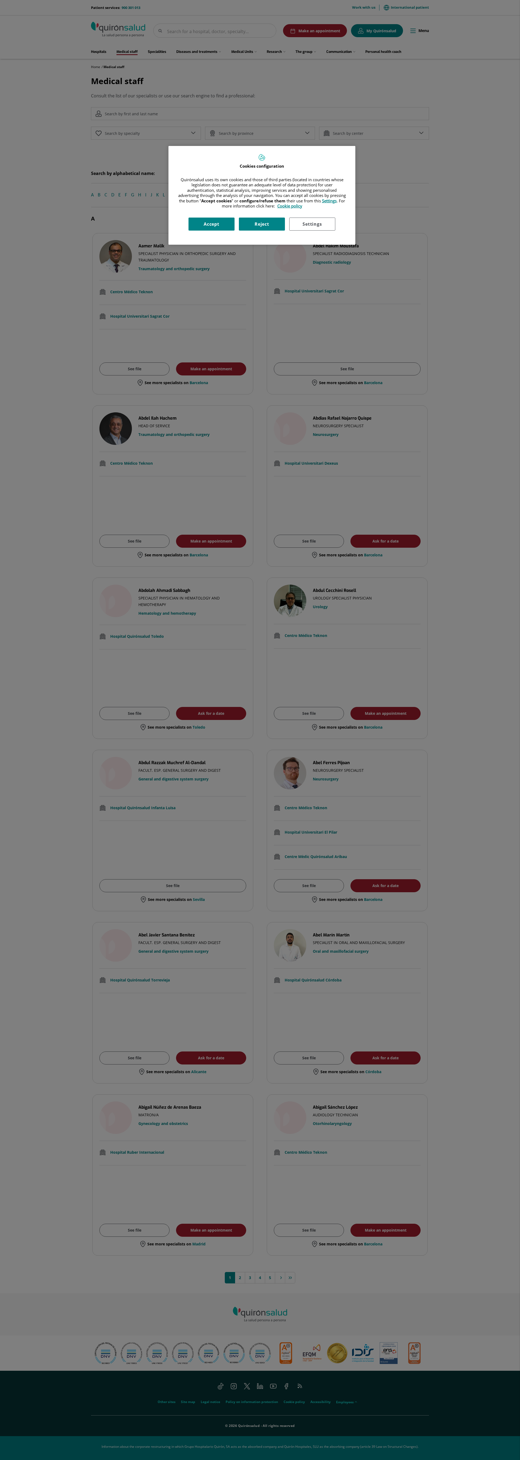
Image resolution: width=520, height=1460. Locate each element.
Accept (211, 224)
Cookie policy (289, 206)
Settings (312, 224)
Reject (262, 224)
